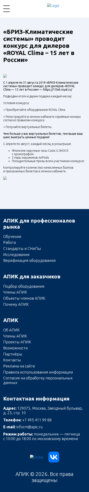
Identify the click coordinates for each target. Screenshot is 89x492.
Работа (9, 242)
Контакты (12, 360)
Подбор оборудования (23, 286)
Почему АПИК (16, 304)
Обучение (12, 236)
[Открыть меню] (6, 8)
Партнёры (12, 354)
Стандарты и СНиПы (22, 248)
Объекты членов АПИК (24, 298)
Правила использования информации (38, 372)
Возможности (15, 348)
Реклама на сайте (19, 366)
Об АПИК (11, 330)
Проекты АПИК (17, 342)
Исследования (16, 254)
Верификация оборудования (29, 260)
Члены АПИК (15, 292)
